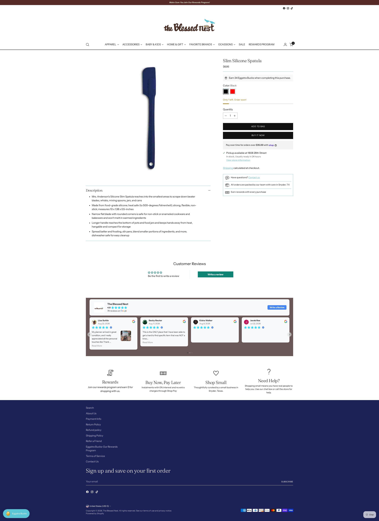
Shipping (228, 168)
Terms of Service (95, 456)
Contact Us (92, 461)
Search (90, 407)
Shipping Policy (94, 435)
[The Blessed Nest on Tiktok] (291, 8)
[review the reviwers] (133, 322)
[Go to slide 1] (187, 352)
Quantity (228, 109)
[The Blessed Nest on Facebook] (284, 8)
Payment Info (93, 418)
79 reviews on (113, 311)
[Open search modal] (87, 45)
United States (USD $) (99, 506)
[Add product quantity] (234, 116)
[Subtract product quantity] (225, 116)
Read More (97, 345)
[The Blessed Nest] (189, 25)
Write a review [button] (215, 274)
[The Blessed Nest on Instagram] (288, 8)
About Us (91, 413)
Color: (230, 85)
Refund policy (93, 429)
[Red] (232, 91)
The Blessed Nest (110, 510)
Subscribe (287, 481)
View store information (238, 160)
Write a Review (277, 307)
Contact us (254, 177)
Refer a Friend (94, 441)
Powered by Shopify (95, 513)
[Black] (226, 91)
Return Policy (93, 424)
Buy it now (258, 135)
